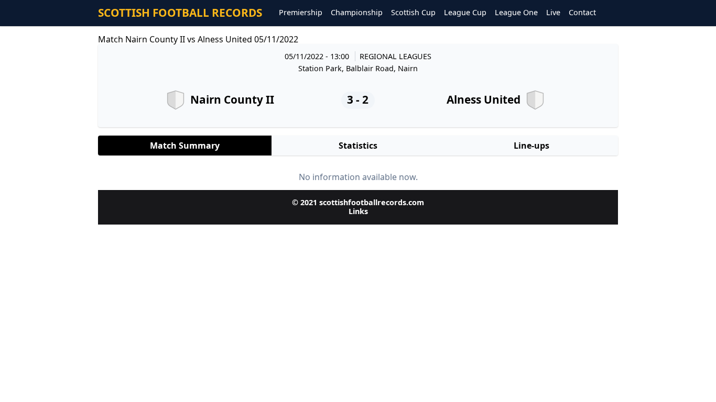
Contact (582, 12)
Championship (357, 12)
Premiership (300, 12)
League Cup (465, 12)
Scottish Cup (413, 12)
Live (553, 12)
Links (358, 211)
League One (516, 12)
